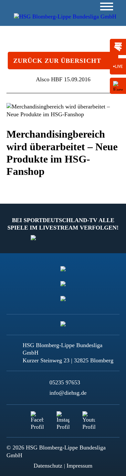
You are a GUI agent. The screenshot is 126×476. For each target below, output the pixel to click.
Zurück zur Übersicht (57, 60)
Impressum (79, 465)
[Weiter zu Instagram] (63, 417)
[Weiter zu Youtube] (88, 417)
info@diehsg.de (68, 393)
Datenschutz (48, 465)
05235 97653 (64, 382)
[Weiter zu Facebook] (37, 417)
